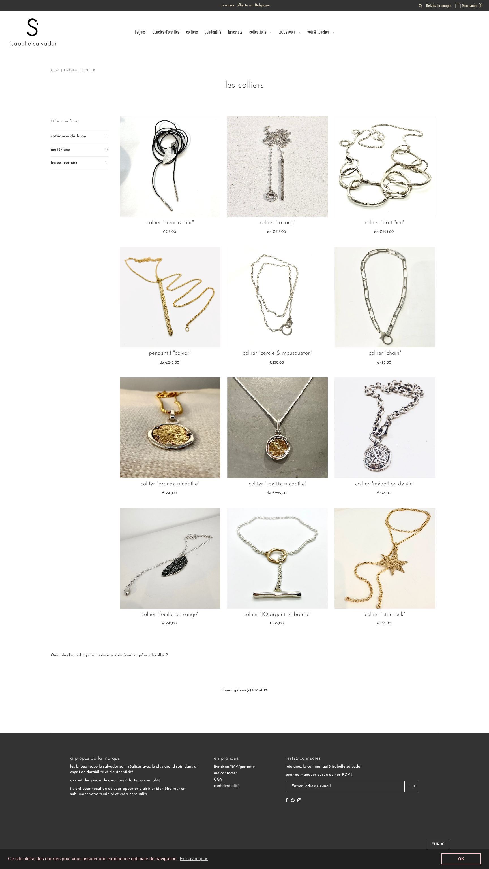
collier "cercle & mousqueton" (277, 353)
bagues (140, 32)
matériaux (60, 150)
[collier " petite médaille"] (277, 427)
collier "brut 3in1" (385, 223)
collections (257, 32)
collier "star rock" (385, 614)
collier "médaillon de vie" (384, 484)
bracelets (235, 32)
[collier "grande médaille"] (170, 427)
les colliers (71, 70)
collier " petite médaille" (277, 484)
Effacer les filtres (65, 121)
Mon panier (472, 5)
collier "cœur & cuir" (170, 223)
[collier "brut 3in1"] (384, 166)
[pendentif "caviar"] (170, 297)
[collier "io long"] (277, 166)
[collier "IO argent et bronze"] (277, 558)
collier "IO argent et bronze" (277, 614)
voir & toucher (318, 32)
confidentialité (226, 786)
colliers (192, 32)
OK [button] (461, 859)
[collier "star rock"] (384, 558)
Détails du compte (438, 5)
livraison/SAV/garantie (234, 767)
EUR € (437, 844)
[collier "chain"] (384, 297)
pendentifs (213, 32)
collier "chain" (385, 353)
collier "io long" (277, 223)
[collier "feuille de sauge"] (170, 558)
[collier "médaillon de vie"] (384, 427)
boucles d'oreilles (166, 32)
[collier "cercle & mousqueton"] (277, 297)
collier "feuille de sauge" (170, 614)
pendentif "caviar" (170, 353)
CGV (218, 779)
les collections (64, 163)
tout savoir (286, 32)
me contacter (225, 773)
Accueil (55, 70)
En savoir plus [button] (194, 858)
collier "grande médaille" (170, 484)
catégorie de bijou (68, 136)
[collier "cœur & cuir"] (170, 166)
